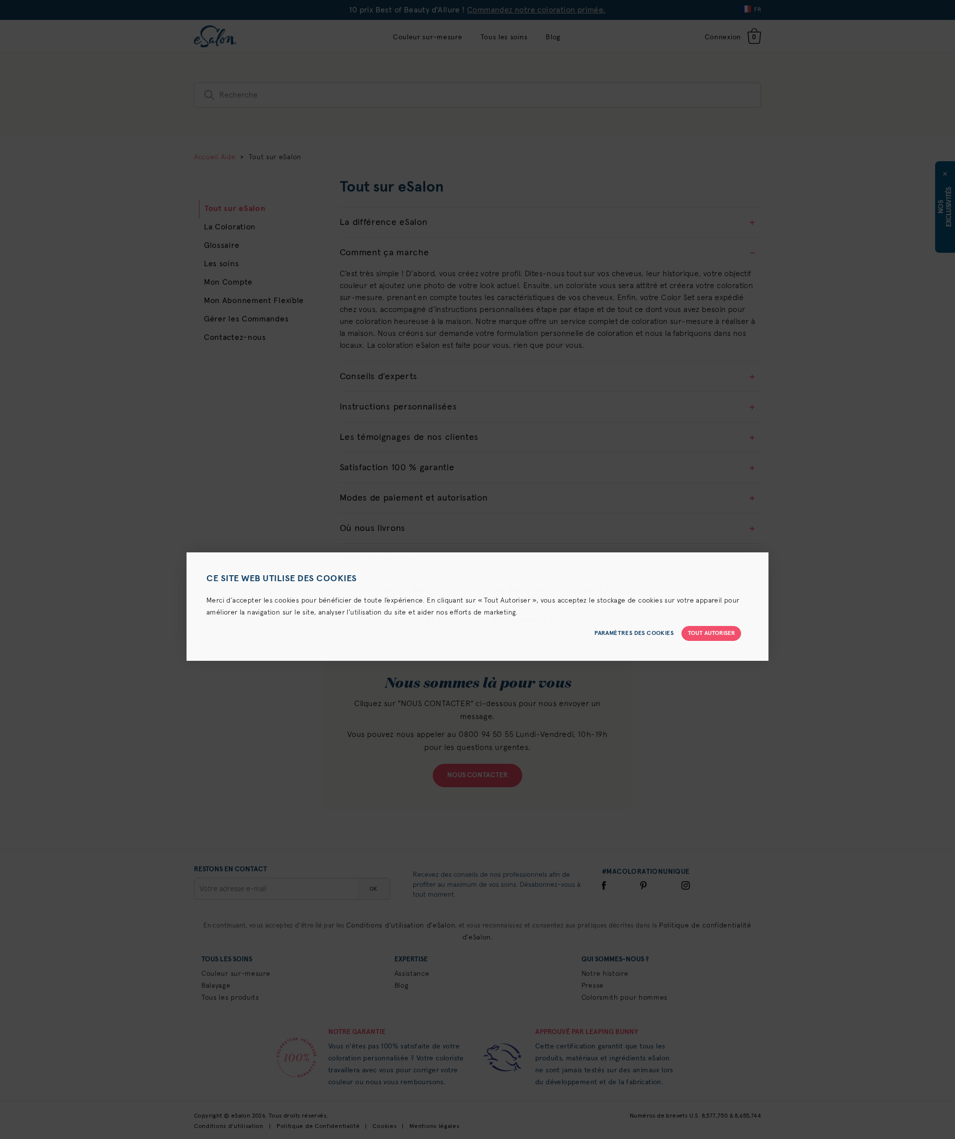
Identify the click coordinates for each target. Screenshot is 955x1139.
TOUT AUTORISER (711, 633)
